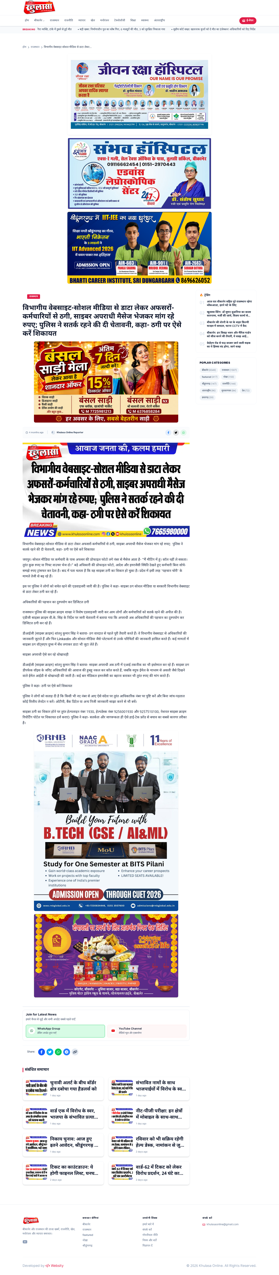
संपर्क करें (147, 1230)
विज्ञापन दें (147, 1246)
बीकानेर (38, 20)
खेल (93, 20)
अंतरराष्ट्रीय (159, 20)
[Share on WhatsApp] (183, 433)
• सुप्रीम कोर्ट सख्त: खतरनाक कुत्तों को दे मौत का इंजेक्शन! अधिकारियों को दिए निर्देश (203, 29)
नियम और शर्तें (150, 1240)
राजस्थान (54, 20)
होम (27, 20)
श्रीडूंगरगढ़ (209, 383)
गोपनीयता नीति (150, 1235)
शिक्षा (133, 20)
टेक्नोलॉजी (119, 20)
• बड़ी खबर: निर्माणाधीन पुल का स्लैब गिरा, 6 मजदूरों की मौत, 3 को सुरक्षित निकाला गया (111, 29)
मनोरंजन (104, 20)
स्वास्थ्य (145, 20)
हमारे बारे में (148, 1224)
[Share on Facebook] (168, 433)
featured (209, 377)
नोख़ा (228, 377)
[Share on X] (176, 433)
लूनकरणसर (228, 390)
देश (245, 390)
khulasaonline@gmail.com (223, 1224)
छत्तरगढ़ (207, 397)
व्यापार (81, 20)
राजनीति (68, 20)
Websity (57, 1266)
